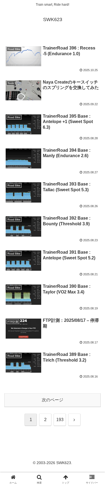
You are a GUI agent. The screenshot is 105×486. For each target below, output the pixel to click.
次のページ (52, 400)
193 (60, 419)
